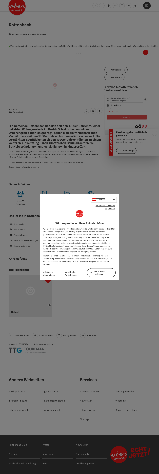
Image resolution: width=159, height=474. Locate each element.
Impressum (110, 208)
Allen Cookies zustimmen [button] (99, 272)
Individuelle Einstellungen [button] (71, 274)
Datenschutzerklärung (105, 205)
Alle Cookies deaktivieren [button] (49, 274)
